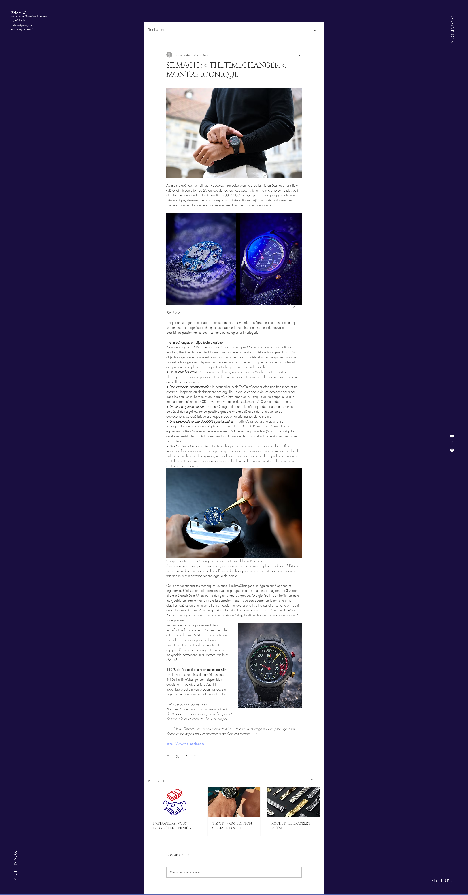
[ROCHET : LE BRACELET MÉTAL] (293, 802)
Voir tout (315, 780)
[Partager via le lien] (195, 756)
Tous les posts (156, 29)
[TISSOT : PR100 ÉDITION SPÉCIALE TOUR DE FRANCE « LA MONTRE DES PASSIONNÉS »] (234, 802)
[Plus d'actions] (299, 54)
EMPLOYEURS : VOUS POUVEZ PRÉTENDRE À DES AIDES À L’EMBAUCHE (174, 825)
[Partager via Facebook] (168, 756)
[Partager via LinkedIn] (186, 756)
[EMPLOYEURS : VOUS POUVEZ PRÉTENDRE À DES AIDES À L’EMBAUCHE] (174, 802)
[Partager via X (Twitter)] (177, 756)
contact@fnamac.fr (22, 29)
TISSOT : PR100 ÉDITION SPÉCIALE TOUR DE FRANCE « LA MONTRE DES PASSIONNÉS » (232, 825)
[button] (315, 29)
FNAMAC (18, 13)
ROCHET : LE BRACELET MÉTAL (290, 825)
